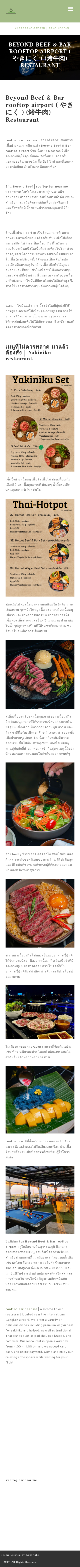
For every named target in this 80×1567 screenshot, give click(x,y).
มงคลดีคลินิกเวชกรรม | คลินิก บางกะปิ (33, 28)
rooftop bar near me (22, 1309)
